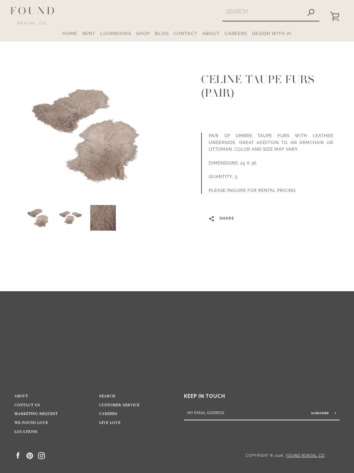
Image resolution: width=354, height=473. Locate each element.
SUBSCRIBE (320, 413)
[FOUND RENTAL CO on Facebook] (18, 455)
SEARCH (107, 396)
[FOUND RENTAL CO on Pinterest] (29, 455)
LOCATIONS (26, 432)
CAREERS (236, 33)
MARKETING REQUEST (36, 414)
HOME (70, 33)
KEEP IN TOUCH (204, 396)
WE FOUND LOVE (31, 423)
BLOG (162, 33)
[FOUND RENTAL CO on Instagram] (41, 455)
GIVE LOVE (110, 423)
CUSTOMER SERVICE (119, 405)
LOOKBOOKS (115, 33)
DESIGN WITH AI (271, 33)
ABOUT (211, 33)
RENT (88, 33)
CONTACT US (27, 405)
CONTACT (185, 33)
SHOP (143, 33)
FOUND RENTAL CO (305, 455)
